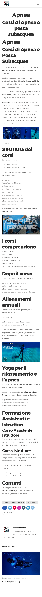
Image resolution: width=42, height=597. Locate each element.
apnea (6, 502)
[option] (21, 567)
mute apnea (32, 502)
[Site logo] (6, 3)
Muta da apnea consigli (11, 582)
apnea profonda (18, 502)
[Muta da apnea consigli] (21, 563)
